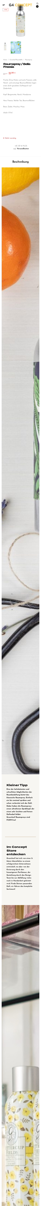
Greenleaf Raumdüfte (16, 59)
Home (5, 59)
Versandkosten (23, 149)
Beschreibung (20, 161)
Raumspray (28, 59)
